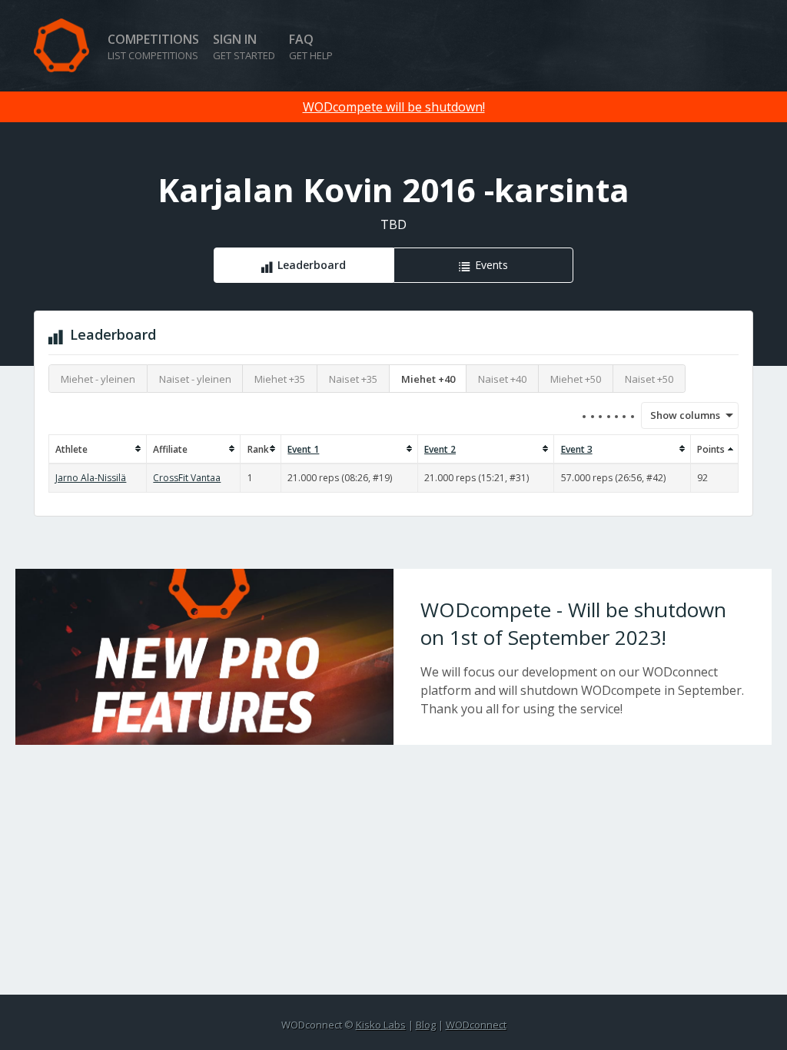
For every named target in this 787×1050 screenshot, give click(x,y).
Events (491, 265)
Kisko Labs (381, 1025)
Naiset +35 (353, 379)
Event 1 (303, 449)
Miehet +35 (279, 379)
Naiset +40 (502, 379)
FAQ (311, 46)
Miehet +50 (575, 379)
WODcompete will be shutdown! (394, 106)
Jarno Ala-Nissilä (90, 477)
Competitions (153, 46)
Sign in (244, 46)
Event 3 (577, 449)
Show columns (680, 415)
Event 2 (440, 449)
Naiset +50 (649, 379)
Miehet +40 (428, 379)
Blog (426, 1025)
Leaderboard (311, 265)
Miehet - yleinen (98, 379)
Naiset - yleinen (195, 379)
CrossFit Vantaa (187, 477)
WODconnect (476, 1025)
